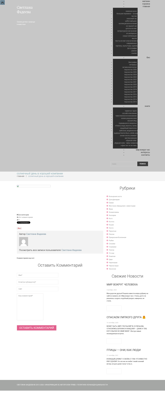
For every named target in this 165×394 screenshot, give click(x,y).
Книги (147, 106)
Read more (114, 308)
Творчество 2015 (130, 97)
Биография (133, 62)
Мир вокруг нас (143, 150)
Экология (112, 269)
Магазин (146, 1)
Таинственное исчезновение (126, 116)
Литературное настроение (127, 31)
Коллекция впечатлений (128, 23)
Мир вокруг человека (122, 284)
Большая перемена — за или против (127, 15)
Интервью (133, 65)
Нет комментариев (26, 217)
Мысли (134, 38)
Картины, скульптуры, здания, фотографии (127, 47)
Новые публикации (130, 36)
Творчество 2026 (130, 70)
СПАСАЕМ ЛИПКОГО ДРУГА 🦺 (126, 317)
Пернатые (112, 231)
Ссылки (134, 53)
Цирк (111, 259)
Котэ (110, 218)
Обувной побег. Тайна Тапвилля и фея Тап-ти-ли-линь (126, 144)
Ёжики (111, 203)
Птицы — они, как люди (124, 350)
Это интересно (131, 33)
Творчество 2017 (130, 92)
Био (148, 57)
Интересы (145, 152)
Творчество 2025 (130, 72)
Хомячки (112, 256)
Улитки (111, 250)
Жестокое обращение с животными (122, 206)
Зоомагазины (114, 212)
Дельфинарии (114, 199)
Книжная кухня (131, 11)
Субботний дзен (131, 21)
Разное (134, 51)
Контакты (145, 155)
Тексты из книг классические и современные (126, 42)
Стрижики (112, 247)
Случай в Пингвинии (129, 113)
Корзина (146, 4)
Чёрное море (114, 266)
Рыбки (111, 240)
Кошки (111, 225)
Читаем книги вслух (129, 67)
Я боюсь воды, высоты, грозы (126, 126)
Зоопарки (112, 215)
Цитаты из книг (131, 28)
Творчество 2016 (130, 94)
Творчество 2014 (130, 99)
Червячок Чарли (131, 111)
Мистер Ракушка (131, 138)
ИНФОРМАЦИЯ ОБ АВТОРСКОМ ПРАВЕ (60, 385)
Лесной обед (132, 121)
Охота (111, 228)
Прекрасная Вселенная (117, 237)
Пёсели (111, 234)
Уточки (111, 253)
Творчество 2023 (130, 77)
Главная (146, 6)
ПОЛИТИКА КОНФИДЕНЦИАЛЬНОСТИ (92, 385)
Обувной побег (131, 140)
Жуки (111, 209)
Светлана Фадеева (25, 9)
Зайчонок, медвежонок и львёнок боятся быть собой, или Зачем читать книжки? (126, 133)
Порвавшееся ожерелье (128, 123)
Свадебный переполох (128, 128)
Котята (111, 222)
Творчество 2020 (130, 84)
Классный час (132, 18)
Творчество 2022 (130, 79)
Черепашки (113, 262)
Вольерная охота (115, 196)
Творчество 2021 (130, 82)
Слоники (112, 244)
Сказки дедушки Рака (129, 118)
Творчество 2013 (130, 102)
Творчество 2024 (130, 74)
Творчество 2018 (130, 89)
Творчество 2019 (130, 87)
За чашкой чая (131, 26)
